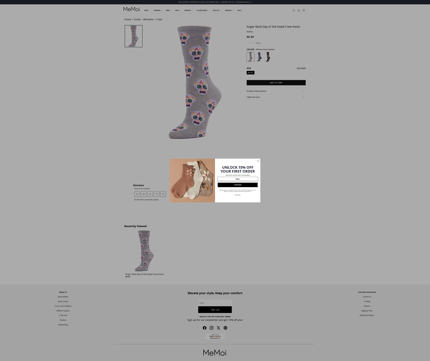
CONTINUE (237, 185)
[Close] (258, 161)
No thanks (237, 195)
